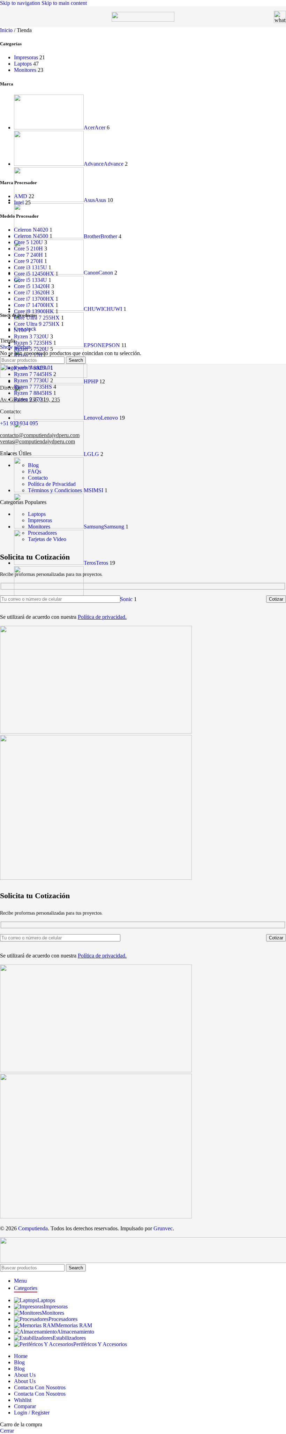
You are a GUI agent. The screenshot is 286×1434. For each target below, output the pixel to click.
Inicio (7, 30)
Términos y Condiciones (55, 490)
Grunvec (163, 1228)
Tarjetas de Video (47, 539)
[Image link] (43, 376)
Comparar (25, 1406)
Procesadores (42, 533)
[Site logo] (143, 20)
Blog (33, 465)
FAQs (34, 471)
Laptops (23, 64)
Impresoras (26, 57)
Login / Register (32, 1413)
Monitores (25, 70)
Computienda (33, 1228)
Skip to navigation (21, 3)
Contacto (38, 478)
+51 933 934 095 (19, 423)
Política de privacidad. (102, 617)
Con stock (25, 329)
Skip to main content (64, 3)
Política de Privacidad (52, 484)
